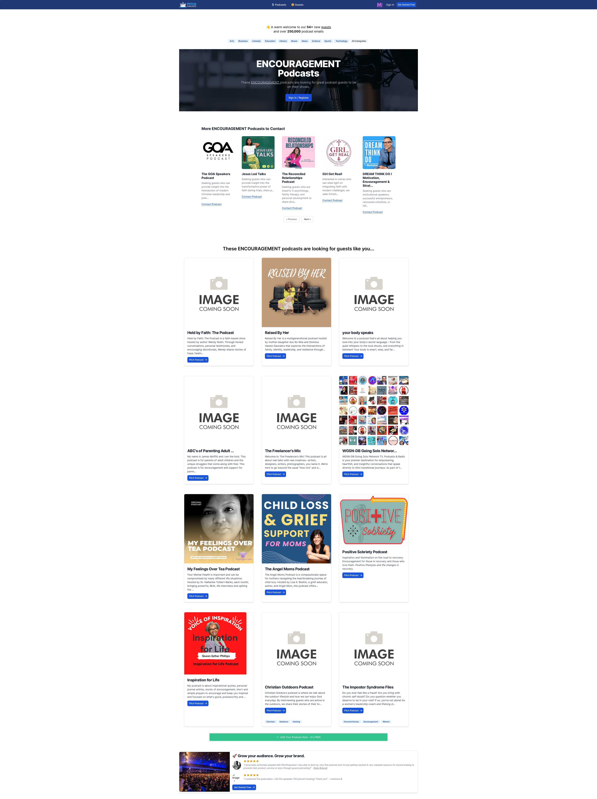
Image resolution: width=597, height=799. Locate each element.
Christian (270, 721)
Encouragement (371, 721)
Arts (232, 41)
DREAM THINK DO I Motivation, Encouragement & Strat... (377, 180)
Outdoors (284, 721)
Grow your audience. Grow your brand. (271, 756)
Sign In (390, 4)
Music (294, 41)
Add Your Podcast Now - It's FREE (300, 737)
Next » (307, 219)
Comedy (256, 41)
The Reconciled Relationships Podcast (293, 178)
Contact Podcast (211, 204)
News (305, 41)
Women (386, 721)
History (283, 41)
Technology (341, 41)
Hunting (296, 721)
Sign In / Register (299, 97)
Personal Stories (351, 721)
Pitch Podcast (196, 359)
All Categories (359, 41)
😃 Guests (297, 4)
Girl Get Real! (332, 174)
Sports (327, 41)
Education (270, 41)
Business (243, 41)
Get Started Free (406, 4)
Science (316, 41)
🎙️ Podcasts (278, 4)
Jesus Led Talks (254, 174)
